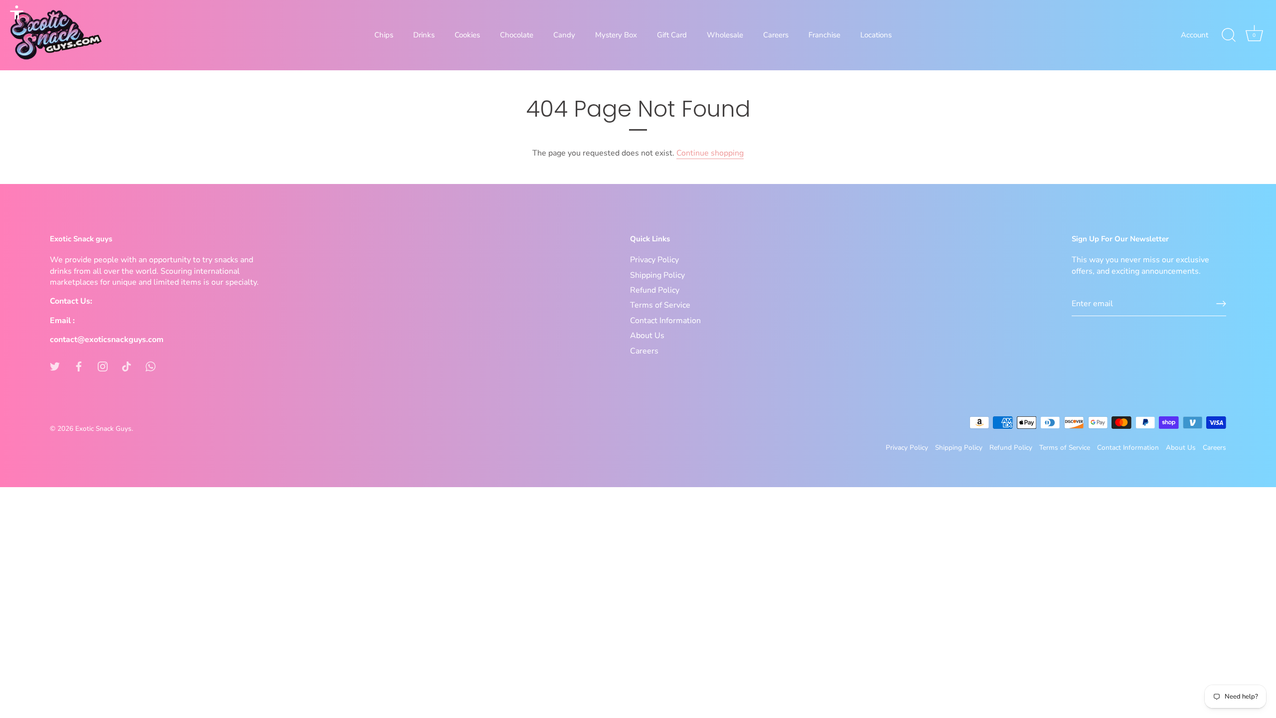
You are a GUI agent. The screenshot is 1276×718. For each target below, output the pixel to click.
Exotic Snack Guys (103, 428)
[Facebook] (79, 365)
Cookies (467, 35)
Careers (776, 35)
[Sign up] (1221, 304)
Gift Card (672, 35)
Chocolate (516, 35)
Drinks (424, 35)
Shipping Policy (657, 275)
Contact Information (665, 320)
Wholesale (725, 35)
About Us (647, 335)
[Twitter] (55, 365)
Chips (383, 35)
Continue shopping (710, 153)
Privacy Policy (654, 259)
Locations (876, 35)
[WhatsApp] (151, 365)
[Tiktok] (127, 365)
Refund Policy (654, 290)
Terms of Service (660, 305)
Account (1194, 35)
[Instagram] (103, 365)
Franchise (824, 35)
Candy (564, 35)
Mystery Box (616, 35)
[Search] (1229, 35)
